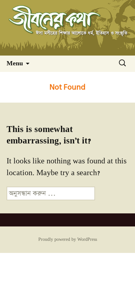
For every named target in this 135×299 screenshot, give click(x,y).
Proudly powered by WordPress (67, 239)
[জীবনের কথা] (67, 28)
